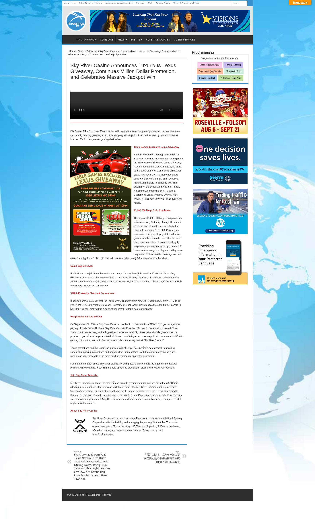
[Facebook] (221, 3)
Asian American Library (90, 3)
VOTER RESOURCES (158, 39)
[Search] (250, 3)
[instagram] (228, 3)
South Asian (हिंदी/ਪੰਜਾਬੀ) (210, 71)
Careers (140, 3)
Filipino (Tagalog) (207, 78)
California (92, 51)
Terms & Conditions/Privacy (187, 3)
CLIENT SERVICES (184, 39)
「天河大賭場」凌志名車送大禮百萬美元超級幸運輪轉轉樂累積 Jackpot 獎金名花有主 (162, 457)
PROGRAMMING (85, 39)
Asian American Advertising (118, 3)
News (81, 51)
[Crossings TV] (76, 20)
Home (72, 51)
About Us (68, 3)
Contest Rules (163, 3)
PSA (150, 3)
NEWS (121, 39)
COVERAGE (107, 39)
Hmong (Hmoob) (233, 64)
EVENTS (135, 39)
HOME (69, 39)
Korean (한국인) (233, 71)
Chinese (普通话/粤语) (210, 64)
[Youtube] (224, 3)
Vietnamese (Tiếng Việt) (230, 78)
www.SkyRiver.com (144, 198)
